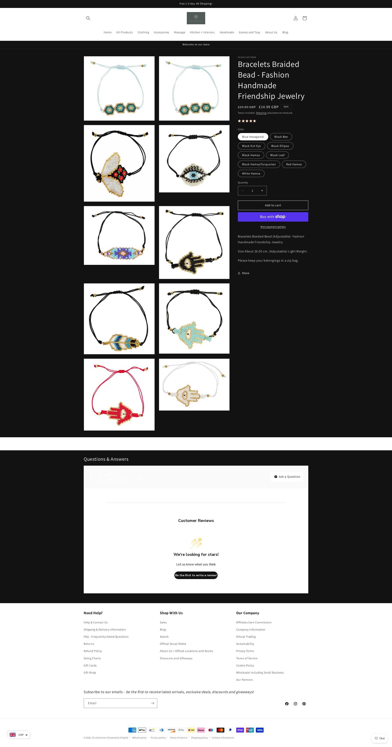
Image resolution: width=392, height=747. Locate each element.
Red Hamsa (294, 164)
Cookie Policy (245, 665)
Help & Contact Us (96, 622)
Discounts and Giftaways (176, 658)
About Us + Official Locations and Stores (186, 651)
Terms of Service (247, 658)
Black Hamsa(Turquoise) (259, 164)
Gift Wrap (90, 672)
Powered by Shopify (117, 737)
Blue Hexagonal (253, 137)
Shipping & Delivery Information (105, 629)
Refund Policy (93, 651)
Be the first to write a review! (196, 575)
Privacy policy (158, 737)
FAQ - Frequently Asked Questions (106, 636)
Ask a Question (289, 476)
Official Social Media (173, 644)
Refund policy (139, 737)
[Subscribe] (152, 703)
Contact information (223, 737)
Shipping (261, 112)
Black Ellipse (280, 146)
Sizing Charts (92, 658)
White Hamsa (251, 173)
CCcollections (99, 737)
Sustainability (245, 644)
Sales (163, 622)
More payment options (273, 226)
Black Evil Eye (251, 146)
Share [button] (245, 273)
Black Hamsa (251, 155)
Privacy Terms (245, 651)
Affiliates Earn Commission (254, 622)
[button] (88, 18)
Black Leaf (277, 155)
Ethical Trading (246, 636)
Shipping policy (199, 737)
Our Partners (244, 680)
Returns (89, 644)
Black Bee (281, 137)
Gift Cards (90, 665)
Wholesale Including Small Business (260, 672)
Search (164, 636)
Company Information (250, 629)
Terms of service (178, 737)
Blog (163, 629)
